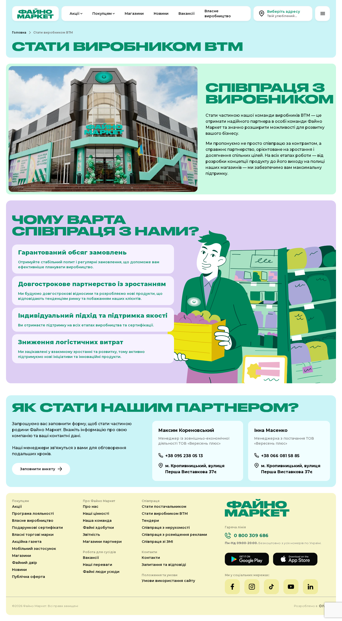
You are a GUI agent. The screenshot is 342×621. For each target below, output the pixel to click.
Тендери (150, 520)
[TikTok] (271, 586)
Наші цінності (96, 513)
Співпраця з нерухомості (166, 527)
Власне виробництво (218, 13)
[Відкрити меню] (322, 13)
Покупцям (102, 13)
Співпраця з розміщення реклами (174, 534)
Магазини (134, 13)
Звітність (91, 534)
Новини (161, 13)
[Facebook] (232, 586)
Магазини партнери (102, 541)
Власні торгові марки (33, 534)
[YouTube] (290, 586)
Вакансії (187, 13)
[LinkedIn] (310, 586)
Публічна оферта (28, 576)
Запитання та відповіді (164, 564)
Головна (19, 32)
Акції (74, 13)
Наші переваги (97, 564)
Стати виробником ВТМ (165, 513)
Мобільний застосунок (34, 548)
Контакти (151, 557)
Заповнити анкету (37, 469)
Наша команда (97, 520)
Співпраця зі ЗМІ (157, 541)
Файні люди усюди (101, 571)
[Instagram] (251, 586)
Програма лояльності (33, 513)
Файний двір (24, 562)
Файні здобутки (98, 527)
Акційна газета (27, 541)
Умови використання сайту (168, 580)
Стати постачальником (164, 506)
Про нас (90, 506)
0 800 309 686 (251, 535)
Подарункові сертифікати (37, 527)
